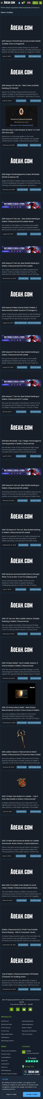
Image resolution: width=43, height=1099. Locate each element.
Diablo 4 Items (27, 1028)
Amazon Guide (35, 101)
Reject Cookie (11, 1094)
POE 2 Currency (27, 1034)
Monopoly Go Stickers (29, 1031)
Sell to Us (4, 1067)
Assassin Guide (35, 145)
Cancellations (6, 1057)
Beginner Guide (20, 56)
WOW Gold (5, 1021)
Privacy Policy (5, 1054)
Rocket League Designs (9, 1074)
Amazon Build (21, 101)
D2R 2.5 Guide (21, 723)
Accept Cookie (31, 1094)
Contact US (5, 1064)
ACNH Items (5, 1037)
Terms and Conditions (8, 1051)
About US (4, 1061)
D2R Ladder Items (7, 1034)
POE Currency (6, 1028)
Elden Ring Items (27, 1024)
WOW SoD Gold (6, 1024)
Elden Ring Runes (27, 1021)
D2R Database (6, 1070)
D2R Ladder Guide (34, 56)
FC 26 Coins (5, 1031)
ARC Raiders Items (7, 1041)
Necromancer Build (34, 323)
